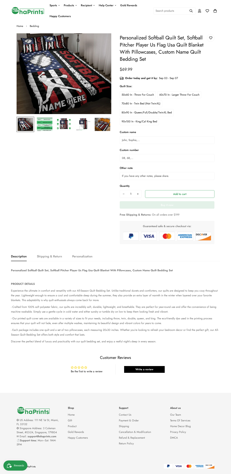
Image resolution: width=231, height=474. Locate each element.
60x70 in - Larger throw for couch (179, 95)
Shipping (124, 426)
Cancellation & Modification (135, 432)
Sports (53, 5)
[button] (215, 11)
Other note (126, 168)
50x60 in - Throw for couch (138, 95)
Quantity (125, 186)
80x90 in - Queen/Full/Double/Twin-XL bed (147, 112)
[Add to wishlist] (210, 38)
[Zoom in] (104, 40)
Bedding (34, 26)
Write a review (144, 369)
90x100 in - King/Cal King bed (139, 121)
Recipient (86, 5)
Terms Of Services (180, 420)
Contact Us (125, 415)
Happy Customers (60, 16)
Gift (70, 420)
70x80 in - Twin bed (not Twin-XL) (141, 103)
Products (69, 5)
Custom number (129, 150)
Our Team (175, 415)
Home (20, 26)
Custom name (128, 132)
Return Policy (126, 443)
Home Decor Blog (180, 426)
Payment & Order (129, 420)
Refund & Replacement (132, 438)
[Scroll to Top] (224, 455)
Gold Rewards (128, 5)
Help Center (106, 5)
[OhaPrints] (28, 11)
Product (72, 426)
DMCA (174, 438)
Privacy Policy (178, 432)
